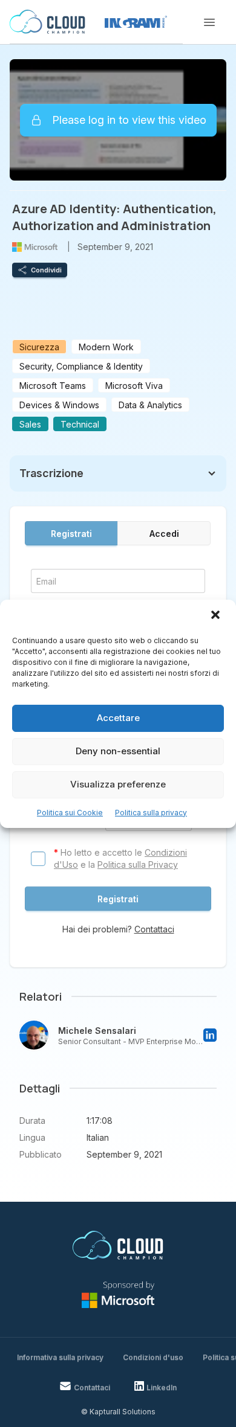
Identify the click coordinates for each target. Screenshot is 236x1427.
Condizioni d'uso (153, 1357)
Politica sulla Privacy (137, 864)
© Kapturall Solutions (118, 1411)
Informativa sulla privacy (60, 1357)
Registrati (71, 533)
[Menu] (209, 22)
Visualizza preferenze (118, 784)
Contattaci (154, 929)
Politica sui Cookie (70, 812)
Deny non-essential (118, 751)
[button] (216, 616)
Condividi (46, 270)
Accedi (164, 533)
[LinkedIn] (210, 1035)
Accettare (118, 717)
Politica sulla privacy (151, 812)
